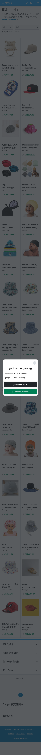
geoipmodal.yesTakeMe (20, 392)
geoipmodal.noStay (20, 385)
